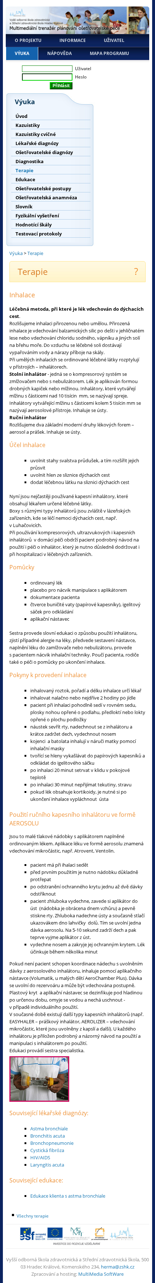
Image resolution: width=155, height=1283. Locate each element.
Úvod (21, 116)
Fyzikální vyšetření (37, 215)
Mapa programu (109, 53)
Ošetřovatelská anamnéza (46, 197)
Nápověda (59, 53)
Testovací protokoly (38, 233)
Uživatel (114, 40)
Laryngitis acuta (47, 1164)
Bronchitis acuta (47, 1136)
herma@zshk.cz (117, 1266)
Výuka (22, 53)
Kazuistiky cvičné (35, 134)
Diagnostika (29, 161)
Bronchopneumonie (52, 1143)
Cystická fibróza (47, 1150)
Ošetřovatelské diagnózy (44, 152)
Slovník (23, 206)
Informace (72, 40)
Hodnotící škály (33, 224)
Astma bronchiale (49, 1128)
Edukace (25, 179)
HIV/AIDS (40, 1157)
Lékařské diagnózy (36, 143)
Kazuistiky (27, 125)
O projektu (28, 40)
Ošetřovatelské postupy (43, 188)
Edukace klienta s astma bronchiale (67, 1196)
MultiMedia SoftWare (101, 1274)
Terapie (24, 170)
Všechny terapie (33, 1216)
